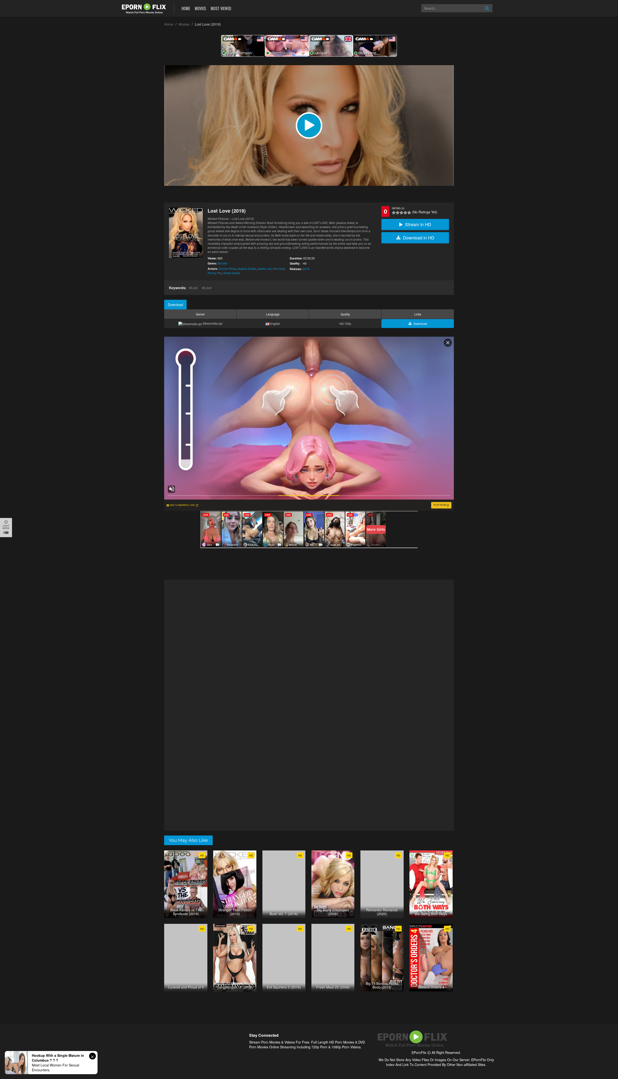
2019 (306, 269)
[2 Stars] (398, 213)
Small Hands (231, 273)
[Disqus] (309, 642)
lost (194, 287)
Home (186, 8)
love (207, 287)
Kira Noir (278, 268)
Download (175, 304)
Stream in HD (418, 224)
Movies (200, 8)
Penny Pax (215, 273)
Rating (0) (398, 208)
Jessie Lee (264, 268)
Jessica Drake (246, 268)
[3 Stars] (401, 213)
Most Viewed (221, 8)
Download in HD (418, 237)
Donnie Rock (227, 268)
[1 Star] (394, 213)
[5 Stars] (409, 213)
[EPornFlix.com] (144, 8)
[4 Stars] (405, 213)
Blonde (222, 263)
